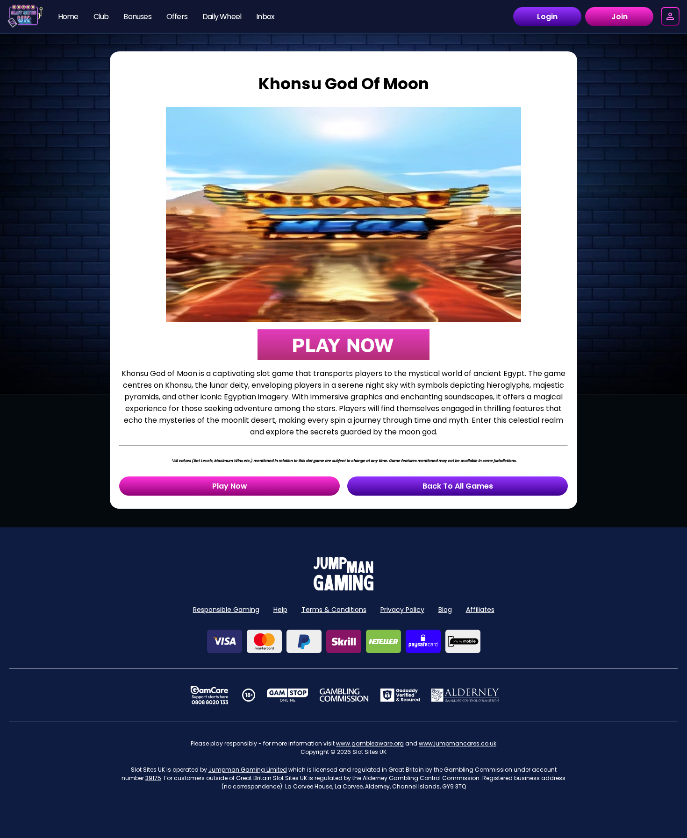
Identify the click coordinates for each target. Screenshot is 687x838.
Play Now (229, 486)
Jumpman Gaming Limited (247, 770)
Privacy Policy (402, 609)
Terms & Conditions (333, 609)
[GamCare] (209, 695)
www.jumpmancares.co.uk (457, 743)
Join (619, 16)
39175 (153, 778)
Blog (445, 609)
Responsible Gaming (226, 609)
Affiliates (480, 609)
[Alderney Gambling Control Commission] (465, 695)
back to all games (457, 486)
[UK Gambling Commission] (344, 695)
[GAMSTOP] (287, 695)
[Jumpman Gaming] (343, 587)
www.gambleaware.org (370, 743)
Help (280, 609)
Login (547, 16)
